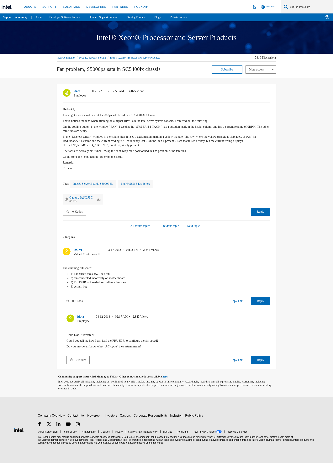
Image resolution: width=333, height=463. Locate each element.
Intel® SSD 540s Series (141, 183)
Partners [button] (116, 7)
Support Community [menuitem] (15, 17)
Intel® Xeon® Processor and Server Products (141, 57)
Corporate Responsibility (151, 415)
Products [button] (27, 7)
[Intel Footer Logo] (19, 429)
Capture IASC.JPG (81, 197)
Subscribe (227, 69)
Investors (112, 415)
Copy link (236, 301)
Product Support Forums (96, 57)
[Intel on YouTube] (68, 424)
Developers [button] (93, 7)
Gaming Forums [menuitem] (142, 17)
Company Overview (51, 415)
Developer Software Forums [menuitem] (68, 17)
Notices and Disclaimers (107, 440)
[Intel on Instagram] (77, 424)
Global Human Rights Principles (275, 440)
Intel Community (67, 57)
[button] (268, 92)
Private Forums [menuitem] (187, 17)
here (168, 376)
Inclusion (177, 415)
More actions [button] (258, 69)
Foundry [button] (137, 7)
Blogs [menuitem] (165, 17)
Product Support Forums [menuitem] (109, 17)
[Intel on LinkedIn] (58, 424)
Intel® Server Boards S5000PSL (96, 183)
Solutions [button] (69, 7)
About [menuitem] (40, 17)
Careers (126, 415)
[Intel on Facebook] (39, 424)
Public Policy (195, 415)
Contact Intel (76, 415)
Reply (260, 211)
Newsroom (95, 415)
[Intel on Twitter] (49, 424)
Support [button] (48, 7)
